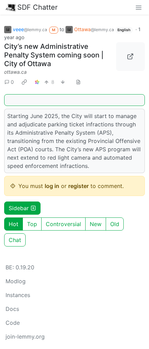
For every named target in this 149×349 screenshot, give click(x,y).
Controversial (63, 224)
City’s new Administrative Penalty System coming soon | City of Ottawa (54, 55)
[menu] (138, 7)
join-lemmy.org (25, 336)
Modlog (16, 281)
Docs (12, 308)
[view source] (78, 82)
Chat (15, 239)
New (96, 224)
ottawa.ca (15, 72)
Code (13, 322)
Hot (13, 224)
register (78, 185)
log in (52, 185)
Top (32, 224)
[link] (24, 82)
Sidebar (19, 208)
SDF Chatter (37, 7)
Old (114, 224)
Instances (18, 295)
